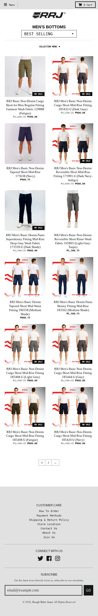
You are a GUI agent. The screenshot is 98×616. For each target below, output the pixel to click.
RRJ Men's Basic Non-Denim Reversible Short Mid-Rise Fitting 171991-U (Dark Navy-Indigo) (73, 174)
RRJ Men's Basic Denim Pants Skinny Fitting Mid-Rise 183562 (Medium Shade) (73, 306)
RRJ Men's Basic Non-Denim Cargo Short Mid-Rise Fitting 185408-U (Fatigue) (25, 436)
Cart (88, 5)
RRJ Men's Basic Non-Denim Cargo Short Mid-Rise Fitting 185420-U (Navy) (73, 436)
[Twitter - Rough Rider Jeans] (40, 558)
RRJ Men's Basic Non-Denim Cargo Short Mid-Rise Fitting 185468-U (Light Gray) (25, 373)
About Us (49, 532)
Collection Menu (48, 46)
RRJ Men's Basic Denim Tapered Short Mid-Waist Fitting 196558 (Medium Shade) (25, 308)
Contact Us (49, 528)
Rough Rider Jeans (42, 602)
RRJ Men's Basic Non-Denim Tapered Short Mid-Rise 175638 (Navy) (25, 172)
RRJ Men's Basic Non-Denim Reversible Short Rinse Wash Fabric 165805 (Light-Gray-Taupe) (73, 241)
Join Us (49, 537)
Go (88, 590)
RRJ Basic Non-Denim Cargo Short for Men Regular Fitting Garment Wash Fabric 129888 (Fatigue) (25, 107)
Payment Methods (49, 515)
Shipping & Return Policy (49, 520)
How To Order (49, 511)
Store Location (49, 524)
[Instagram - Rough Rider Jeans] (57, 558)
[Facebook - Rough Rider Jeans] (49, 558)
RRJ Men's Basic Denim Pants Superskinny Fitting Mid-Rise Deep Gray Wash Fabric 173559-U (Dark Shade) (25, 241)
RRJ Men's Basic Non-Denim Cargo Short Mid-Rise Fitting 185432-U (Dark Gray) (73, 105)
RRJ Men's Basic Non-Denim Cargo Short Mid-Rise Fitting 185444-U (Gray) (73, 373)
